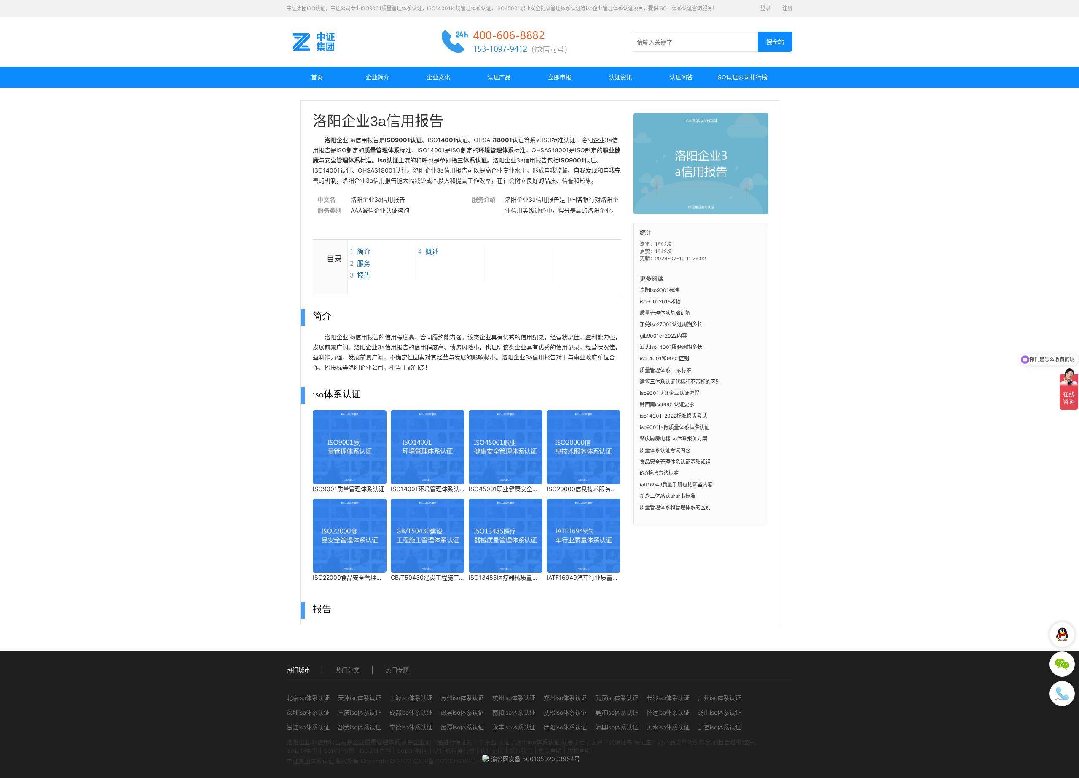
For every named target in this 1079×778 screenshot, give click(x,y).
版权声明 (579, 750)
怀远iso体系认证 (668, 712)
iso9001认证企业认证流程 (669, 393)
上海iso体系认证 (410, 697)
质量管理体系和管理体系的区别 (675, 507)
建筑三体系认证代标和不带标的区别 (680, 381)
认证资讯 (620, 77)
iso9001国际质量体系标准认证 (674, 427)
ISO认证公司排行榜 (742, 77)
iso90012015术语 (660, 301)
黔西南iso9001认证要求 (667, 404)
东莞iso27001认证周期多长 (671, 324)
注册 (787, 8)
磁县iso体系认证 (462, 712)
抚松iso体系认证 (565, 712)
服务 (363, 263)
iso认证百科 (375, 750)
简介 (363, 251)
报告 (363, 275)
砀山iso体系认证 (719, 712)
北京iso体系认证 (308, 697)
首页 (317, 77)
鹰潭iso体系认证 (462, 727)
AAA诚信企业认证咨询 (380, 210)
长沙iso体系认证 (668, 697)
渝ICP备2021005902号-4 (447, 760)
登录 (765, 8)
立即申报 (560, 77)
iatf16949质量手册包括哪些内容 (676, 484)
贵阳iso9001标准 (659, 290)
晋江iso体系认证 (308, 727)
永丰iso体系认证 (513, 727)
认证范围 (492, 750)
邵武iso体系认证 (359, 727)
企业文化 (438, 77)
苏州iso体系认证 (462, 697)
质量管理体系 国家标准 (666, 370)
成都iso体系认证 (410, 712)
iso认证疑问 (412, 750)
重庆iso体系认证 (359, 712)
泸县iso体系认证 (616, 727)
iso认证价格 (338, 750)
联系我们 (521, 750)
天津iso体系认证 (359, 697)
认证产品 (499, 77)
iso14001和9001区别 (664, 358)
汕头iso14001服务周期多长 (671, 347)
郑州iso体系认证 (565, 697)
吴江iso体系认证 (616, 712)
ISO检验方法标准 (659, 473)
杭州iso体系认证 (513, 697)
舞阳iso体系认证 (565, 727)
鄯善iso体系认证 (719, 727)
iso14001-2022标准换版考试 (673, 416)
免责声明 (550, 750)
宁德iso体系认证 (410, 727)
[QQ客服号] (1062, 634)
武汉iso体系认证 (616, 697)
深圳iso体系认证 (308, 712)
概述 (432, 251)
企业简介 (377, 77)
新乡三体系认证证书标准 (667, 496)
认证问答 (681, 77)
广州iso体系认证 (719, 697)
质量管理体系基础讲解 (665, 313)
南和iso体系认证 (513, 712)
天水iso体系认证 (668, 727)
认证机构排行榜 (454, 750)
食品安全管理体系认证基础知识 (675, 462)
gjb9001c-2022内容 (663, 335)
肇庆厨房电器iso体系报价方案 (673, 438)
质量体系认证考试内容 (665, 450)
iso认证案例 (302, 750)
